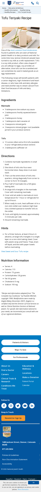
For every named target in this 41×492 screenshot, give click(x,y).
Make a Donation (30, 377)
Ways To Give (20, 350)
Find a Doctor (7, 370)
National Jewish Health (15, 469)
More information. (23, 489)
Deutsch (17, 479)
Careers (5, 374)
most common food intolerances (23, 50)
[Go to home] (18, 3)
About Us (5, 366)
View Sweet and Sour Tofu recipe (14, 251)
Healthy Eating (25, 10)
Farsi (25, 479)
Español (9, 479)
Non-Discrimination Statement (14, 459)
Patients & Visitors (21, 342)
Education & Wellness (16, 8)
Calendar (26, 385)
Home (4, 8)
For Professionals (20, 357)
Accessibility (7, 464)
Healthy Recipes (10, 12)
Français (31, 479)
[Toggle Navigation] (3, 3)
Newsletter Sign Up (13, 418)
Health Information (11, 10)
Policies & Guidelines (10, 455)
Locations (27, 373)
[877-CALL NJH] (33, 3)
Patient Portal (28, 381)
